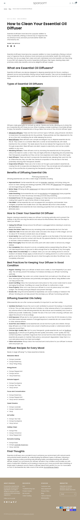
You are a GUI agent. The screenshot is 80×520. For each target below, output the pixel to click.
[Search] (72, 3)
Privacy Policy (45, 491)
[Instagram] (9, 502)
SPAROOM (44, 483)
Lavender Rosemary (21, 445)
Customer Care (45, 486)
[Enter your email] (74, 494)
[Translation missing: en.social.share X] (11, 46)
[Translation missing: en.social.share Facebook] (8, 46)
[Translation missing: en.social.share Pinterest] (15, 46)
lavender (44, 182)
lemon (38, 198)
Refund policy (45, 498)
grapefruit (68, 185)
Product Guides (27, 491)
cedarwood (33, 189)
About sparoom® (46, 489)
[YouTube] (12, 502)
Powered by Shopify (28, 514)
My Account (26, 493)
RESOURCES (26, 483)
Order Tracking (27, 496)
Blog (10, 8)
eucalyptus (44, 193)
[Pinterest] (14, 502)
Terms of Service (46, 496)
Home (5, 8)
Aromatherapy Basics (51, 467)
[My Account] (70, 3)
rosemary (51, 182)
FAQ (24, 486)
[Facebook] (5, 502)
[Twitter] (7, 502)
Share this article (13, 43)
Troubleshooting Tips (29, 489)
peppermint (57, 185)
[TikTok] (16, 502)
